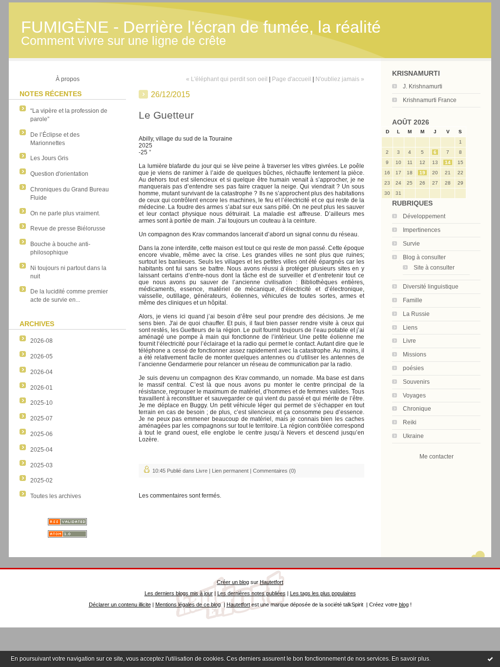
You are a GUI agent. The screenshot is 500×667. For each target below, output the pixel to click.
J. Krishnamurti (422, 86)
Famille (412, 300)
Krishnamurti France (430, 100)
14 (448, 162)
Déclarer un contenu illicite (120, 604)
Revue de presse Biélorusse (67, 228)
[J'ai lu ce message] (490, 659)
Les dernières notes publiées (251, 593)
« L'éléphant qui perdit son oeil (227, 79)
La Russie (416, 314)
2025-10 (41, 402)
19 (422, 172)
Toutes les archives (55, 496)
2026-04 (41, 372)
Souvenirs (416, 381)
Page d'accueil (291, 79)
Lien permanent (230, 471)
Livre (409, 340)
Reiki (410, 422)
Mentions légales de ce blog (188, 604)
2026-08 (41, 340)
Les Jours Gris (49, 158)
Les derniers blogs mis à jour (179, 593)
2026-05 (41, 356)
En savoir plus (410, 658)
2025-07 (41, 418)
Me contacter (436, 456)
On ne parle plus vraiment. (65, 213)
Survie (411, 243)
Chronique (417, 408)
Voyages (414, 395)
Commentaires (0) (274, 471)
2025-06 (41, 434)
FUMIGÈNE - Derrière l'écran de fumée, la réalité (201, 27)
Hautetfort (271, 582)
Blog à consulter (424, 257)
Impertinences (421, 230)
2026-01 (41, 387)
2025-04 (41, 449)
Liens (410, 327)
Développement (424, 216)
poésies (413, 368)
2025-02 (41, 480)
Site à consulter (434, 267)
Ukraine (413, 436)
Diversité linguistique (430, 286)
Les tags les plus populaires (323, 593)
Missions (414, 354)
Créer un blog (233, 582)
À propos (68, 79)
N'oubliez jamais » (339, 79)
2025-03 (41, 465)
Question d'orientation (59, 173)
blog (404, 604)
